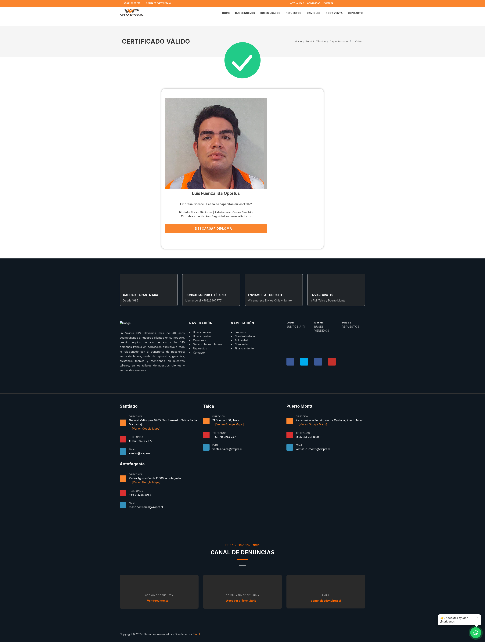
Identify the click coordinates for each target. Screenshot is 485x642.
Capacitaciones (339, 41)
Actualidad (297, 3)
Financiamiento (244, 348)
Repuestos (200, 348)
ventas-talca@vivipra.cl (227, 449)
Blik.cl (196, 634)
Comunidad (313, 3)
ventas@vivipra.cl (140, 453)
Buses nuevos (202, 332)
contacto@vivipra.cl (159, 3)
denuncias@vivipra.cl (326, 600)
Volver (358, 41)
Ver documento (158, 600)
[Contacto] (475, 632)
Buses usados (202, 336)
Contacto (199, 352)
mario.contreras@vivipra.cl (146, 507)
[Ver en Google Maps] (145, 428)
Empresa (328, 3)
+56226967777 (131, 3)
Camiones (199, 340)
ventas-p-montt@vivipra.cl (313, 449)
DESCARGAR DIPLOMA (214, 228)
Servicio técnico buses (207, 344)
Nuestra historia (245, 336)
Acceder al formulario (241, 600)
